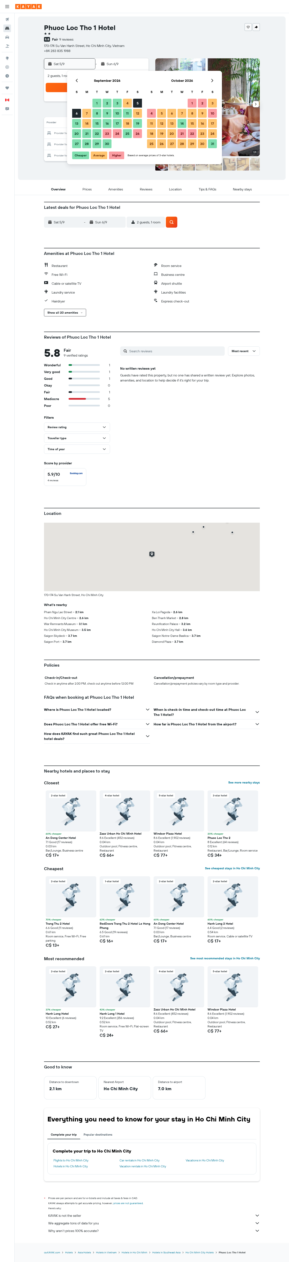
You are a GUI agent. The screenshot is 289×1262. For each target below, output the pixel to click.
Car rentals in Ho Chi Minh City (140, 1160)
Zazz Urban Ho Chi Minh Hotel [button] (121, 833)
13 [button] (76, 123)
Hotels (69, 1252)
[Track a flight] (7, 67)
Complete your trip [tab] (64, 1134)
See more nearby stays (244, 782)
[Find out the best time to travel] (7, 76)
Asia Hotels (84, 1252)
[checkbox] (65, 477)
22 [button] (97, 133)
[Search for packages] (7, 46)
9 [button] (107, 113)
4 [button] (127, 103)
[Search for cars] (7, 37)
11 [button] (127, 113)
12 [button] (137, 113)
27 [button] (76, 144)
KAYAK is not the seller (64, 1215)
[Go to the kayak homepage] (28, 6)
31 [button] (212, 144)
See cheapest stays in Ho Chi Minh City (232, 868)
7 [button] (87, 113)
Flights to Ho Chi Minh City (71, 1160)
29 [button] (97, 144)
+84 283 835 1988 (57, 51)
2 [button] (107, 103)
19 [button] (137, 123)
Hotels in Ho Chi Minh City (71, 1166)
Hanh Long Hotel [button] (57, 1014)
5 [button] (138, 103)
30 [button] (107, 144)
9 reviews (66, 39)
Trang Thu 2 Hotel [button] (58, 924)
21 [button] (86, 133)
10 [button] (117, 113)
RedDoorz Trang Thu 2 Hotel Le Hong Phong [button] (125, 926)
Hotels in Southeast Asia (166, 1252)
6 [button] (77, 113)
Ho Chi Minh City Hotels (200, 1252)
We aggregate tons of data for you (73, 1223)
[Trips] (7, 88)
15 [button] (97, 123)
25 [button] (127, 133)
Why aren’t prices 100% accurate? (73, 1231)
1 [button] (97, 103)
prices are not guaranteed (128, 1203)
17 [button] (117, 123)
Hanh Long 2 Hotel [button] (220, 924)
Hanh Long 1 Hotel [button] (112, 1014)
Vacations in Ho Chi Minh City (205, 1160)
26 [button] (137, 133)
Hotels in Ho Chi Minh (134, 1252)
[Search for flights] (7, 19)
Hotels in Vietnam (106, 1252)
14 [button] (86, 123)
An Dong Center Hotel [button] (61, 838)
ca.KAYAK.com (52, 1252)
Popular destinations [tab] (98, 1134)
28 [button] (87, 144)
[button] (7, 6)
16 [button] (107, 123)
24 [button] (117, 133)
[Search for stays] (7, 28)
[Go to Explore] (7, 58)
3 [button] (117, 103)
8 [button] (97, 113)
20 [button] (76, 133)
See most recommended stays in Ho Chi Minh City (225, 958)
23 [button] (107, 133)
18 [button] (127, 123)
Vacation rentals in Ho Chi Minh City (143, 1166)
